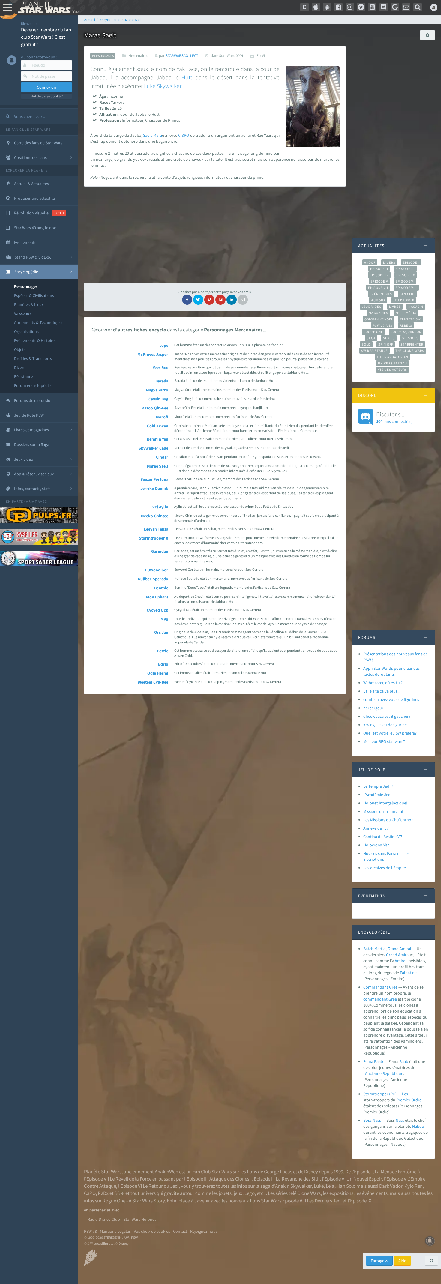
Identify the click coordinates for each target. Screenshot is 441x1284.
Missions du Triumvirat (383, 811)
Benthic (161, 588)
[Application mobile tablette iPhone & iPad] (316, 7)
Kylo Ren (413, 1186)
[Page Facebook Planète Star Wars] (338, 7)
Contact (180, 1231)
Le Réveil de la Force (131, 1178)
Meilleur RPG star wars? (384, 741)
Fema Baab (373, 1061)
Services (410, 338)
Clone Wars (309, 1193)
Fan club (408, 294)
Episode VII (378, 288)
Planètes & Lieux (29, 304)
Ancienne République (384, 1073)
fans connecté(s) (394, 417)
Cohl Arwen (157, 426)
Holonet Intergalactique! (385, 803)
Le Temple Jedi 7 (378, 786)
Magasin (416, 306)
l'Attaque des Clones (228, 1178)
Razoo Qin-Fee (155, 408)
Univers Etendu (392, 363)
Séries (389, 338)
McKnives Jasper (152, 354)
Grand (391, 954)
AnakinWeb (166, 1171)
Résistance (23, 376)
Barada (161, 381)
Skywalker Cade (153, 448)
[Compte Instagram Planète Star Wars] (350, 7)
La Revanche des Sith (298, 1178)
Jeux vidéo (372, 306)
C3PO (90, 1193)
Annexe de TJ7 (376, 828)
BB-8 (119, 1193)
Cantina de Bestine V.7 (382, 836)
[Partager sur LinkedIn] (231, 300)
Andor (370, 262)
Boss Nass (372, 1120)
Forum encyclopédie (32, 385)
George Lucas (278, 1171)
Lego (249, 1193)
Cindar (162, 457)
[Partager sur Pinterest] (209, 300)
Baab (403, 1061)
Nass (400, 1120)
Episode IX (405, 275)
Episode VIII (406, 288)
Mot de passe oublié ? (46, 96)
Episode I (411, 262)
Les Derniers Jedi (324, 1200)
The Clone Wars (409, 351)
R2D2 (103, 1193)
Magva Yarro (157, 390)
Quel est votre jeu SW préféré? (390, 733)
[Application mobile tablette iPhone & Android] (304, 7)
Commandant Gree (380, 987)
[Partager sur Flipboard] (220, 300)
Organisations (26, 331)
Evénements (381, 294)
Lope (163, 345)
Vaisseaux (22, 313)
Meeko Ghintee (154, 516)
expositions (341, 1193)
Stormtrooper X (153, 538)
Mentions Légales (115, 1231)
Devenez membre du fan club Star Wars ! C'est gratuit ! (46, 37)
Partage (378, 1260)
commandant (375, 999)
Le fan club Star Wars (28, 129)
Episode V (379, 281)
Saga (371, 338)
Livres (395, 306)
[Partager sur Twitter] (198, 300)
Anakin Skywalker (293, 1186)
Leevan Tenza (156, 529)
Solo (366, 344)
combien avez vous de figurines (391, 699)
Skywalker (169, 86)
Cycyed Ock (157, 610)
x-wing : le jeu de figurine (385, 724)
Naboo (418, 1126)
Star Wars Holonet (140, 1219)
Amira (403, 954)
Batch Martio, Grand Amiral (387, 948)
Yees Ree (160, 367)
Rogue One (373, 332)
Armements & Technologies (38, 322)
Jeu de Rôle (403, 300)
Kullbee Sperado (153, 579)
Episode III (405, 269)
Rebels (406, 325)
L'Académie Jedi (377, 794)
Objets (20, 349)
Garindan (159, 551)
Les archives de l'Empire (384, 867)
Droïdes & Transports (33, 358)
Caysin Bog (158, 399)
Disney (311, 1171)
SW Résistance (374, 351)
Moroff (162, 417)
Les (405, 1094)
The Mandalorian (392, 357)
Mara (157, 135)
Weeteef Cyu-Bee (153, 682)
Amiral (400, 960)
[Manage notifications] (430, 1241)
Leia (330, 1186)
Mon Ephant (157, 597)
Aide (402, 1260)
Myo (164, 619)
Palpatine (408, 972)
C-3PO (183, 135)
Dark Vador (390, 1186)
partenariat (24, 501)
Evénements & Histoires (35, 340)
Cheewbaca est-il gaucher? (386, 716)
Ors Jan (161, 632)
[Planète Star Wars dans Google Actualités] (395, 7)
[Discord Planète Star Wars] (383, 7)
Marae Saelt (157, 466)
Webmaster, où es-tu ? (383, 682)
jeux (238, 1193)
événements (375, 1193)
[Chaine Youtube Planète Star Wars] (372, 7)
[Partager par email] (243, 300)
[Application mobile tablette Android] (327, 7)
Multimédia (406, 313)
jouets (225, 1193)
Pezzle (162, 651)
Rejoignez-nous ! (205, 1231)
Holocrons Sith (376, 845)
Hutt (187, 77)
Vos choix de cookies (152, 1231)
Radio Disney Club (104, 1219)
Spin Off (385, 344)
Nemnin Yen (157, 439)
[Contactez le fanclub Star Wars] (406, 7)
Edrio (163, 664)
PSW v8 (90, 1231)
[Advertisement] (215, 235)
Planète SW (410, 319)
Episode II (379, 269)
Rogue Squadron (406, 332)
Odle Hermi (157, 673)
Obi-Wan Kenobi (378, 319)
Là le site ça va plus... (381, 691)
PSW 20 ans (382, 325)
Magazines (378, 313)
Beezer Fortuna (154, 479)
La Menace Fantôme (395, 1171)
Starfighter (411, 344)
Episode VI (405, 281)
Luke (150, 86)
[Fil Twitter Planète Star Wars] (361, 7)
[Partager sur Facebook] (187, 300)
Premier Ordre (409, 1100)
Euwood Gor (156, 570)
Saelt (147, 135)
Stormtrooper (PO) (380, 1094)
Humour (378, 300)
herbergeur (373, 708)
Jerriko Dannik (154, 488)
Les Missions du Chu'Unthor (388, 819)
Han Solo (346, 1186)
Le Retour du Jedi (161, 1186)
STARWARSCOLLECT (182, 55)
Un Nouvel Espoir (364, 1178)
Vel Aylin (160, 507)
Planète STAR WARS (47, 7)
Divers (19, 367)
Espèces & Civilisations (34, 295)
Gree (392, 999)
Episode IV (379, 275)
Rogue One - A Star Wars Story (134, 1200)
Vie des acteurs (392, 369)
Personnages (26, 286)
